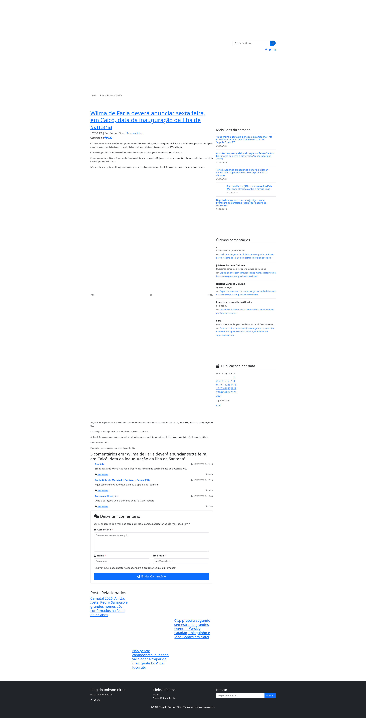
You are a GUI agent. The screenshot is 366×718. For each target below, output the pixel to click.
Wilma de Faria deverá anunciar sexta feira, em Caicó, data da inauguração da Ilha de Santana (147, 120)
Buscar (270, 695)
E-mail (161, 555)
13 (229, 384)
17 (220, 388)
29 (234, 392)
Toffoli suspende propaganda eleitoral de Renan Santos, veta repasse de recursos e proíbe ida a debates (242, 172)
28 (232, 392)
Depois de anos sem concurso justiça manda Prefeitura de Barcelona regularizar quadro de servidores (241, 203)
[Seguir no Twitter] (270, 49)
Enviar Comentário (153, 576)
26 (226, 392)
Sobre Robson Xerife (111, 95)
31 (220, 395)
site (116, 496)
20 (229, 388)
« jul (218, 405)
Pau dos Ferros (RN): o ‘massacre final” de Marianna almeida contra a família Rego (249, 188)
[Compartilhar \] (105, 137)
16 (217, 388)
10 (220, 384)
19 (226, 388)
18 (223, 388)
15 (234, 384)
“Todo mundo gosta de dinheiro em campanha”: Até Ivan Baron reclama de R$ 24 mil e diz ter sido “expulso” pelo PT (244, 139)
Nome (101, 555)
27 (229, 392)
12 (226, 384)
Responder (103, 474)
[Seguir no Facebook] (266, 49)
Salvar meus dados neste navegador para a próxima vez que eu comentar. (136, 567)
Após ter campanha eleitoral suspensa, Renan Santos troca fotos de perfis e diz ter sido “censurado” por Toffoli (245, 156)
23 (217, 392)
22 (234, 388)
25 (223, 392)
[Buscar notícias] (273, 43)
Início (94, 95)
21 (232, 388)
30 (217, 395)
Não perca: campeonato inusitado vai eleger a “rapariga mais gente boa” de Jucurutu (150, 659)
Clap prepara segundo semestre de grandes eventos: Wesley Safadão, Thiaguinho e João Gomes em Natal (192, 628)
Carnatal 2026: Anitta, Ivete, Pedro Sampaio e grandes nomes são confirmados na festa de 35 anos (109, 606)
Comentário (105, 529)
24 (220, 392)
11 (223, 384)
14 (232, 384)
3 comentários (134, 133)
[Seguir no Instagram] (275, 49)
